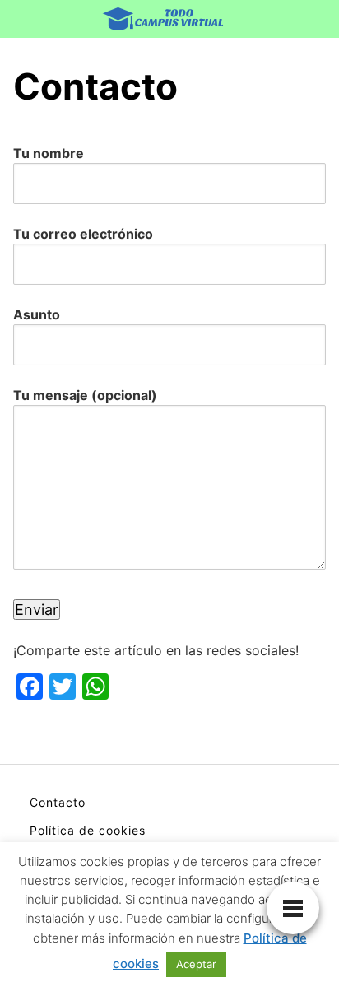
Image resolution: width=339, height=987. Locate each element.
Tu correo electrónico (83, 234)
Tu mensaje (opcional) (85, 395)
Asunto (36, 314)
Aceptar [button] (196, 964)
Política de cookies (88, 830)
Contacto (58, 802)
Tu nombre (48, 153)
